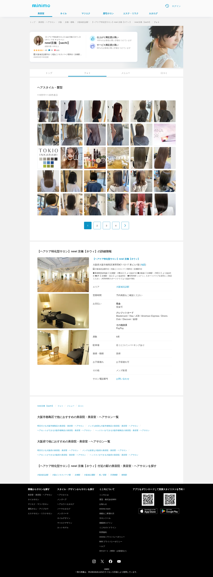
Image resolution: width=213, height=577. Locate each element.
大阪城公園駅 (89, 474)
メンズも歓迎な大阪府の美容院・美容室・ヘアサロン (104, 450)
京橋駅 (77, 474)
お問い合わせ (122, 378)
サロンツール (105, 518)
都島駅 (124, 474)
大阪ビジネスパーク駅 (61, 474)
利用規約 (103, 532)
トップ (32, 22)
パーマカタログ (63, 508)
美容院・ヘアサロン (46, 22)
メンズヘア (62, 499)
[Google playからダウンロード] (169, 511)
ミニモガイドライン (107, 527)
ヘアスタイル (62, 494)
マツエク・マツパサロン (38, 504)
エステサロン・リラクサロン (40, 513)
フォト (60, 405)
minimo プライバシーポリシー (112, 536)
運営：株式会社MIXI (107, 499)
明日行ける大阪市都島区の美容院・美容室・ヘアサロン (60, 425)
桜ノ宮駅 (102, 474)
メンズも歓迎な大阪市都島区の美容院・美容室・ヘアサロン (113, 425)
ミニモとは (104, 494)
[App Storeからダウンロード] (148, 511)
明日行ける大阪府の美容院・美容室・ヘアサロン (57, 450)
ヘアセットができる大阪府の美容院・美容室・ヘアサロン (61, 454)
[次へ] (125, 225)
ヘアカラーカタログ (65, 504)
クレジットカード (125, 312)
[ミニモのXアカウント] (102, 562)
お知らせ (103, 504)
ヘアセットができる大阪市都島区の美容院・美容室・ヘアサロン (64, 430)
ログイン (176, 5)
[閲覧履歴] (167, 5)
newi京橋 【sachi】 (142, 22)
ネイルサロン (33, 499)
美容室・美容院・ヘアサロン (40, 494)
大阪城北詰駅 (82, 22)
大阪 (60, 22)
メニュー (125, 72)
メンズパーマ (62, 513)
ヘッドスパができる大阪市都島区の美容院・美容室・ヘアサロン (122, 430)
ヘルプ (102, 546)
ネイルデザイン (63, 518)
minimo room (104, 508)
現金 (118, 303)
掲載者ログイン (105, 522)
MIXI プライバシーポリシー (110, 541)
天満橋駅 (114, 474)
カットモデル (62, 527)
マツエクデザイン (64, 522)
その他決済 (121, 324)
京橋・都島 (69, 22)
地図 (143, 264)
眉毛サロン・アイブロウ (38, 508)
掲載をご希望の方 (106, 513)
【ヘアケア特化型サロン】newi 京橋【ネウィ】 (111, 22)
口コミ (164, 72)
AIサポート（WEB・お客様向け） (113, 550)
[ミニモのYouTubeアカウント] (119, 561)
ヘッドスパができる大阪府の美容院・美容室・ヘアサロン (114, 454)
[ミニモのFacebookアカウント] (110, 562)
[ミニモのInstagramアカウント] (94, 562)
